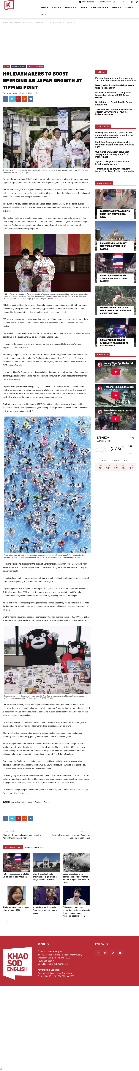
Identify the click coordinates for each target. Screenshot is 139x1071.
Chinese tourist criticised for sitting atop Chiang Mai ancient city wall (115, 310)
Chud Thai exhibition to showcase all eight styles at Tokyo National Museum (45, 877)
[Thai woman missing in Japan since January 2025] (16, 895)
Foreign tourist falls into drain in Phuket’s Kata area (115, 214)
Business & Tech (98, 7)
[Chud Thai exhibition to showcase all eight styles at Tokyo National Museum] (46, 862)
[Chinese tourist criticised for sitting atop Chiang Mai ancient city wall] (115, 300)
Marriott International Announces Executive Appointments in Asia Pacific (22, 836)
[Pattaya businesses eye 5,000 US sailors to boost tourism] (16, 862)
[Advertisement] (69, 44)
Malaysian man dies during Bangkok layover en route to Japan (45, 910)
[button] (124, 2)
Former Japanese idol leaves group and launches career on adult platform (115, 79)
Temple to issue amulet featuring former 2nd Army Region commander (114, 170)
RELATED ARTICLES (13, 847)
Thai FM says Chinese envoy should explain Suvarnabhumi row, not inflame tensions (113, 112)
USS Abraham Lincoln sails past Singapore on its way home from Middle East (112, 154)
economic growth (17, 802)
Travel (46, 802)
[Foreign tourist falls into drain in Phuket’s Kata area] (115, 204)
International (15, 22)
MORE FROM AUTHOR (34, 847)
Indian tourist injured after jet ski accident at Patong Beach (114, 343)
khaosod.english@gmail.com (55, 964)
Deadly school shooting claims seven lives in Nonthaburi (114, 86)
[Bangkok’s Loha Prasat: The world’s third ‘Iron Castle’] (115, 236)
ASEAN (128, 7)
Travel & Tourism (104, 183)
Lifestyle (69, 7)
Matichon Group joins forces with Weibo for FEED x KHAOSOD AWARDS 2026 (114, 144)
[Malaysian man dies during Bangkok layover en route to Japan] (46, 895)
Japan (29, 802)
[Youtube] (120, 953)
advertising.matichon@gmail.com (57, 973)
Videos (44, 14)
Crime (82, 7)
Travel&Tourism (35, 66)
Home (5, 22)
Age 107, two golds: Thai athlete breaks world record (112, 162)
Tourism (38, 802)
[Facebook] (128, 2)
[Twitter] (137, 2)
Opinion (115, 7)
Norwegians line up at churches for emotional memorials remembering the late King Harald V (114, 135)
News (43, 7)
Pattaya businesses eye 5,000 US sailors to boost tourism (114, 278)
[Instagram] (132, 2)
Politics (55, 7)
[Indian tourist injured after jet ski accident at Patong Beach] (115, 332)
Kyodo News (11, 93)
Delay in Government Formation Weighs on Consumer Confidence (71, 836)
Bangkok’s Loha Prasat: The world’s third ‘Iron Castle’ (113, 246)
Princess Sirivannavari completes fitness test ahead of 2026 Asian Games (113, 95)
